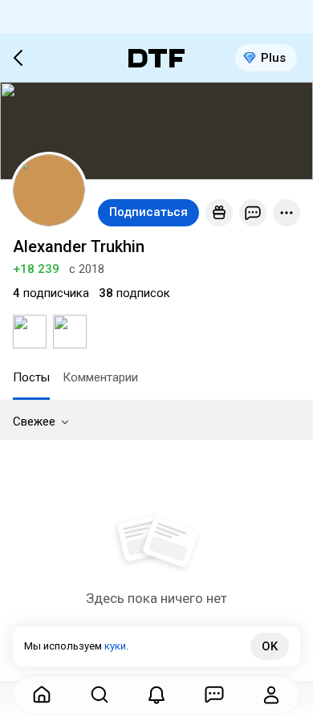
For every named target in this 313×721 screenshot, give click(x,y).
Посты (31, 377)
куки (115, 646)
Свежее (34, 421)
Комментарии (100, 377)
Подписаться (148, 212)
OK (270, 646)
